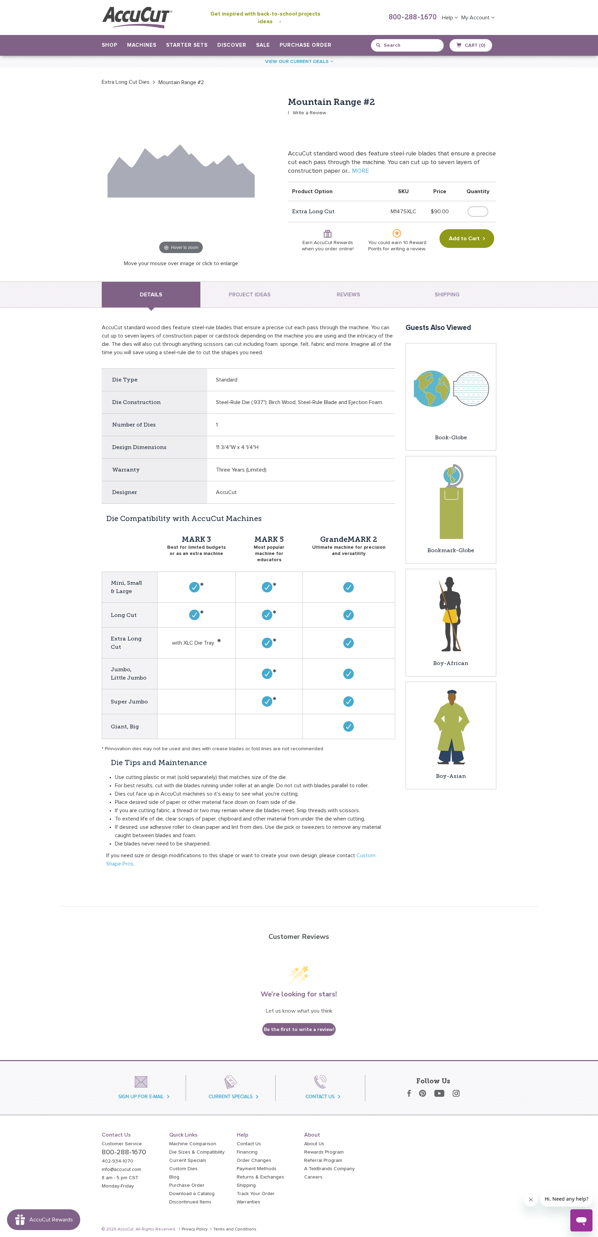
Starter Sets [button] (187, 45)
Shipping (246, 1185)
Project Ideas (250, 294)
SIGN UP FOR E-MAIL (141, 1097)
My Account (476, 17)
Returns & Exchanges (260, 1177)
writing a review (408, 248)
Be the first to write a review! (299, 1029)
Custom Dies (183, 1168)
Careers (313, 1177)
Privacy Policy (195, 1229)
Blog (174, 1177)
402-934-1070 (117, 1161)
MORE (360, 171)
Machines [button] (141, 45)
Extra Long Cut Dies (126, 82)
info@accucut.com (121, 1169)
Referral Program (323, 1160)
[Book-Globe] (451, 388)
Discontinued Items (190, 1202)
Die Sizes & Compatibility (197, 1152)
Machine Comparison (192, 1143)
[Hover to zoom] (181, 176)
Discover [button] (231, 45)
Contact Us (249, 1143)
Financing (247, 1152)
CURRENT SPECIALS (231, 1097)
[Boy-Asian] (451, 726)
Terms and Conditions (234, 1229)
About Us (314, 1143)
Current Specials (187, 1160)
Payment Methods (257, 1168)
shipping (447, 294)
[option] (126, 82)
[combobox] (408, 45)
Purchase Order (306, 45)
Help (448, 17)
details (151, 294)
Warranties (248, 1202)
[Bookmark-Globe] (451, 501)
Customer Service (122, 1143)
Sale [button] (263, 45)
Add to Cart (464, 238)
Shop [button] (109, 45)
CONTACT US (320, 1097)
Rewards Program (324, 1152)
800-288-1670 (413, 17)
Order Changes (254, 1160)
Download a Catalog (192, 1193)
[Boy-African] (451, 614)
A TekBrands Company (329, 1168)
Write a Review (309, 112)
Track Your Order (256, 1193)
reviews (348, 294)
